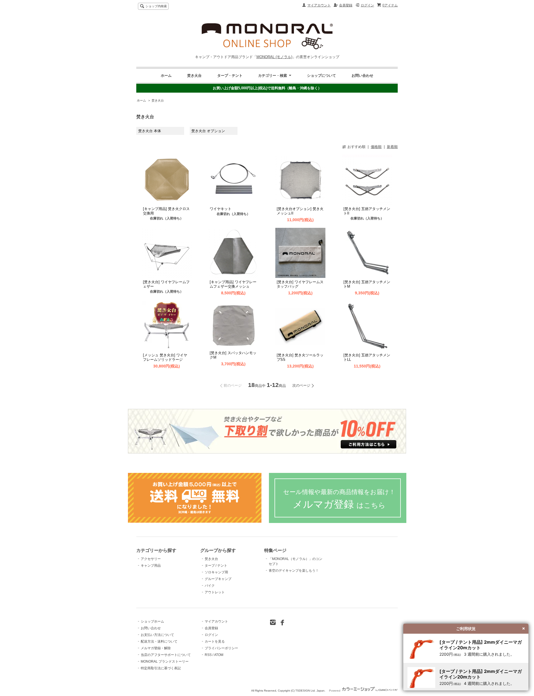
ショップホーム (152, 621)
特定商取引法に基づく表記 (161, 668)
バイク (210, 586)
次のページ (301, 385)
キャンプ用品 (151, 565)
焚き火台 (194, 75)
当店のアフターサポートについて (166, 655)
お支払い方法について (157, 635)
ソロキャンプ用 (216, 572)
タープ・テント (230, 75)
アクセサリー (151, 559)
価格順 (376, 147)
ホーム (166, 75)
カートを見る (215, 641)
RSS (208, 655)
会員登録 (345, 5)
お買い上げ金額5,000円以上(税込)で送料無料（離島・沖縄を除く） (267, 88)
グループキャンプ (218, 579)
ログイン (367, 5)
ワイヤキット (220, 209)
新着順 (392, 147)
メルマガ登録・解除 (156, 648)
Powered (335, 690)
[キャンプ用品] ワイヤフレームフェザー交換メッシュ (233, 284)
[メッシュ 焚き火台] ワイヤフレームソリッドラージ (165, 357)
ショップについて (321, 75)
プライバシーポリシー (221, 648)
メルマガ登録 (339, 499)
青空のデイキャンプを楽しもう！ (294, 570)
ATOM (218, 655)
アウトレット (215, 592)
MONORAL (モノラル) (274, 57)
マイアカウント (319, 5)
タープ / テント (216, 565)
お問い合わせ (362, 75)
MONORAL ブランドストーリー (165, 661)
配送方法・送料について (159, 641)
